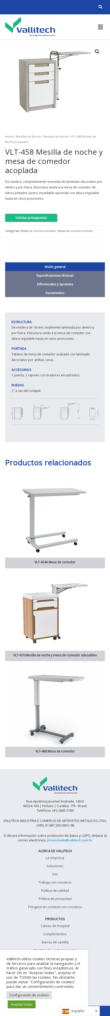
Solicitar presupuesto (31, 218)
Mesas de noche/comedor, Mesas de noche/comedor (56, 231)
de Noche (61, 136)
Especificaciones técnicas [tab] (55, 275)
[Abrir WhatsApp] (97, 1003)
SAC (55, 874)
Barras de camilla (55, 942)
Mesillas (21, 136)
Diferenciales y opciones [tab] (55, 284)
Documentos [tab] (55, 293)
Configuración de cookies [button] (29, 995)
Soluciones (55, 866)
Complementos (55, 934)
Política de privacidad (55, 898)
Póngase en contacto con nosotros (55, 907)
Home (9, 136)
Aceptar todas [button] (21, 1004)
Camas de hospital (55, 925)
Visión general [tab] (55, 267)
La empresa (55, 857)
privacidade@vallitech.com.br (69, 840)
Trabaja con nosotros (55, 882)
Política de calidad (55, 890)
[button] (100, 27)
